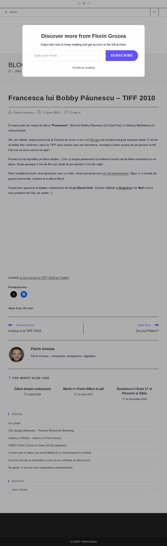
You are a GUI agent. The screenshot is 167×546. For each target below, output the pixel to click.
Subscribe (122, 55)
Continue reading (84, 67)
